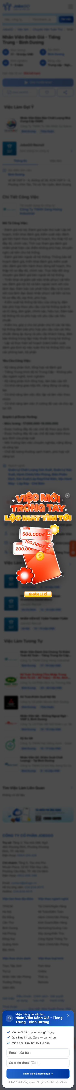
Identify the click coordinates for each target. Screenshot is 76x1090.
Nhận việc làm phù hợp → (38, 1073)
